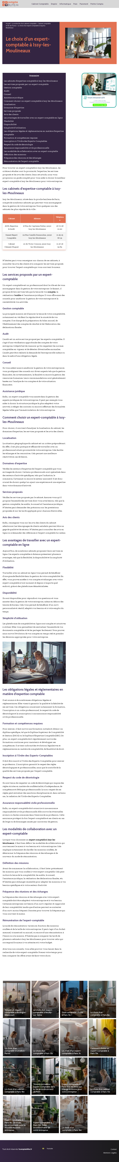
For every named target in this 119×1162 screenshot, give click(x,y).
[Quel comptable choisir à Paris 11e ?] (74, 999)
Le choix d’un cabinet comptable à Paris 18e (15, 1090)
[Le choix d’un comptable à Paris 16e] (74, 1114)
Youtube (50, 1148)
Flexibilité (8, 121)
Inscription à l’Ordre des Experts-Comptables (25, 141)
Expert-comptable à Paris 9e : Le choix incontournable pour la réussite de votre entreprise (15, 1125)
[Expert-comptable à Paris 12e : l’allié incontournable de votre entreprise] (45, 1114)
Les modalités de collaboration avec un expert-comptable (31, 151)
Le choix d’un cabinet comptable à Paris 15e (100, 1090)
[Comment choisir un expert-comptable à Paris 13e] (102, 1037)
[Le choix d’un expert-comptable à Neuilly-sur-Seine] (45, 999)
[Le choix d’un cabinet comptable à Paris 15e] (102, 1076)
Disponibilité (10, 124)
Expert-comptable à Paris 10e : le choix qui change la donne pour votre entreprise (72, 1088)
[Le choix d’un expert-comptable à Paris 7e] (74, 1037)
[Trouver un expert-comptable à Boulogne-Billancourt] (16, 999)
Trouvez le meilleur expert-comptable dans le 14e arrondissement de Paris (44, 1088)
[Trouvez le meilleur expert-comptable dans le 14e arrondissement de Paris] (45, 1076)
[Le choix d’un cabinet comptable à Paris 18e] (16, 1076)
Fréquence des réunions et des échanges (22, 158)
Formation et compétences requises (21, 138)
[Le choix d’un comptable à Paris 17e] (45, 1037)
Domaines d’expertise (14, 107)
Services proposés (12, 111)
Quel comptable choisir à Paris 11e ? (72, 1013)
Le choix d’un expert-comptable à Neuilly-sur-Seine (43, 1012)
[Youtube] (43, 1149)
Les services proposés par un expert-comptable (26, 84)
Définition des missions (15, 154)
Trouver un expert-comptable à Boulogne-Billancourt (15, 1012)
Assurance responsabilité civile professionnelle (26, 148)
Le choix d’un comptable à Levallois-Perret (15, 1051)
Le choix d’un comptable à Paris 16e (72, 1128)
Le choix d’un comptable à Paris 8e (100, 1013)
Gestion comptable (13, 87)
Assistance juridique (13, 97)
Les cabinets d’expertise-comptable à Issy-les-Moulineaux (31, 81)
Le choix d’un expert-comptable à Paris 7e (71, 1052)
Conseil (7, 94)
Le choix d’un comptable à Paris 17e (43, 1052)
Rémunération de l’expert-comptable (21, 161)
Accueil (8, 24)
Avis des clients (11, 114)
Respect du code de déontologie (18, 144)
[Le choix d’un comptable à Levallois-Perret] (16, 1037)
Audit (6, 91)
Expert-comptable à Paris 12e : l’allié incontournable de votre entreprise (42, 1126)
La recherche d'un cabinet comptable (24, 24)
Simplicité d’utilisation (15, 127)
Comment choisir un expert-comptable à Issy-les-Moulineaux (33, 101)
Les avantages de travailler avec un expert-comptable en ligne (33, 117)
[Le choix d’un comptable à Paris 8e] (102, 999)
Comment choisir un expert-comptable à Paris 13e (99, 1051)
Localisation (10, 104)
